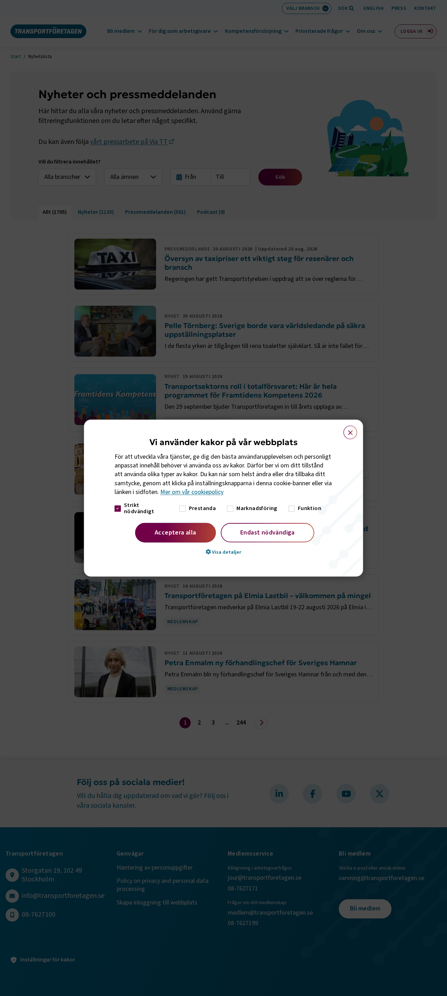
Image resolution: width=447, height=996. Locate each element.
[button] (223, 552)
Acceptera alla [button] (175, 532)
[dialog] (223, 498)
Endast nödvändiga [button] (267, 532)
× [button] (346, 429)
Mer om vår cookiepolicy (192, 492)
